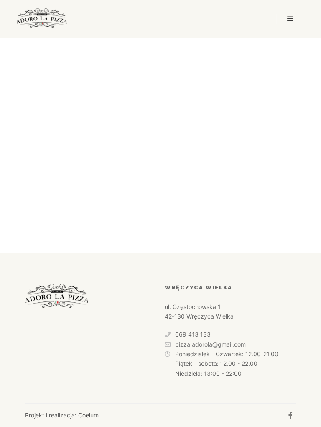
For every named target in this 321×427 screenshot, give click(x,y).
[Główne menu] (290, 18)
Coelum (88, 415)
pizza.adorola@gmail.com (210, 344)
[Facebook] (290, 415)
